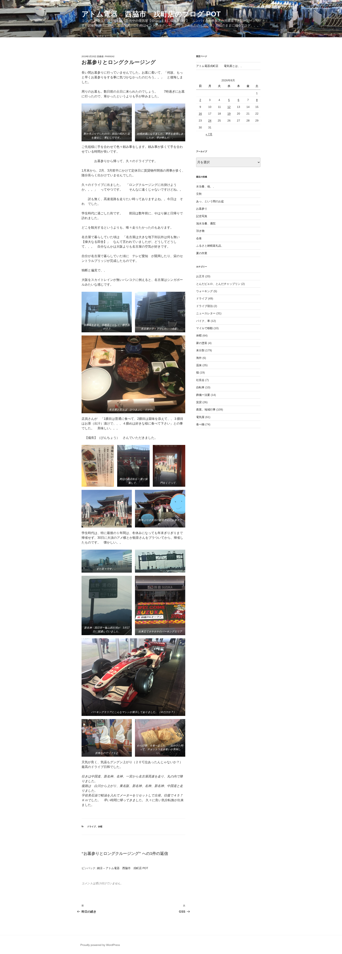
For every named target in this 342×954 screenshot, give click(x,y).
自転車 (200, 387)
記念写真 (201, 216)
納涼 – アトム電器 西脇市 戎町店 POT (122, 868)
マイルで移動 (204, 328)
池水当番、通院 (206, 223)
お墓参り (201, 208)
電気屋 (200, 417)
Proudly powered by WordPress (100, 944)
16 (200, 113)
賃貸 (199, 402)
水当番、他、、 (206, 186)
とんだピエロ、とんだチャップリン (218, 283)
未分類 (200, 350)
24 (209, 120)
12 (229, 106)
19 (229, 113)
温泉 (199, 365)
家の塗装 (201, 343)
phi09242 (109, 56)
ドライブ (91, 826)
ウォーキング (204, 291)
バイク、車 (203, 320)
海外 (199, 357)
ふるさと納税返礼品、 (210, 245)
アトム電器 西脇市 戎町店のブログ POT (151, 14)
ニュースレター (206, 313)
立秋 (199, 193)
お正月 (200, 276)
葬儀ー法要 (203, 394)
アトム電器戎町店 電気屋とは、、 (219, 65)
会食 (199, 238)
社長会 (200, 380)
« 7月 (209, 134)
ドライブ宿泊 (204, 306)
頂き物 (200, 230)
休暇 (100, 826)
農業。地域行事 (206, 409)
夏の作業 (201, 253)
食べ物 (200, 424)
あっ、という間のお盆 (210, 201)
